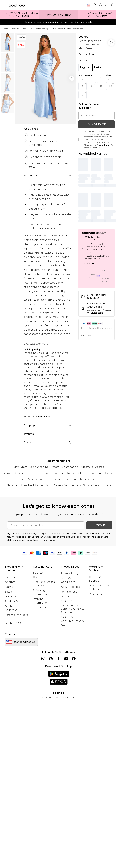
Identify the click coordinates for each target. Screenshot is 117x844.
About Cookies (70, 586)
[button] (88, 5)
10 (110, 86)
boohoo (83, 36)
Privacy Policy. (47, 540)
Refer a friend (97, 594)
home (5, 28)
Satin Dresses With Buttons (63, 485)
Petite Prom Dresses (74, 28)
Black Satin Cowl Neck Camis (24, 485)
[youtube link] (66, 658)
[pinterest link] (51, 658)
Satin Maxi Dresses (32, 479)
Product (66, 596)
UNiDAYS (10, 596)
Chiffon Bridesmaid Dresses (96, 473)
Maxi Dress (20, 467)
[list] (45, 78)
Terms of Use (69, 591)
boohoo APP (13, 623)
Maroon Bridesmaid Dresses (21, 473)
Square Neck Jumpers (97, 485)
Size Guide (11, 577)
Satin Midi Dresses (58, 479)
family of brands (15, 536)
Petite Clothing (41, 28)
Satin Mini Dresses (84, 479)
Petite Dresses (57, 28)
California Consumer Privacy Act (72, 621)
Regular (85, 67)
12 (82, 94)
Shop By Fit (27, 28)
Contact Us (40, 607)
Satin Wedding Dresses (44, 467)
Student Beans (14, 601)
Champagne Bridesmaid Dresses (83, 467)
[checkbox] (80, 139)
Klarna (9, 586)
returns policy (97, 312)
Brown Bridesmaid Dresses (59, 473)
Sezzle (9, 591)
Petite (97, 67)
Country (10, 634)
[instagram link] (43, 658)
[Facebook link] (58, 658)
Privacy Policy (103, 145)
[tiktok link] (74, 658)
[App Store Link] (58, 678)
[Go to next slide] (71, 78)
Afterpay (10, 581)
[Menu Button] (4, 5)
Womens (15, 28)
